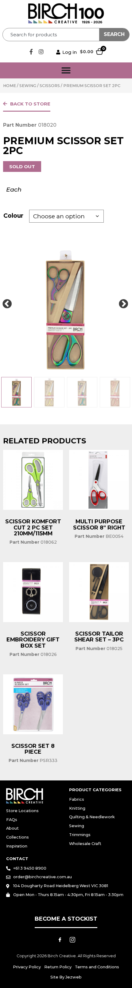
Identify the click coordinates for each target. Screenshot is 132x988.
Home (9, 85)
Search (114, 34)
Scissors (50, 85)
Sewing (27, 85)
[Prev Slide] (7, 304)
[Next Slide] (123, 304)
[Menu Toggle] (66, 70)
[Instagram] (41, 51)
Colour (13, 215)
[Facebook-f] (31, 51)
